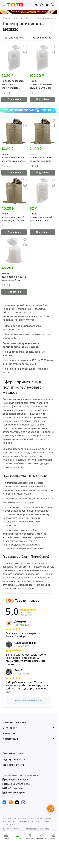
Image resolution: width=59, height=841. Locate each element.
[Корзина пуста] (52, 4)
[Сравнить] (25, 52)
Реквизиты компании (17, 779)
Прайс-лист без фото (17, 783)
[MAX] (23, 802)
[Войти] (47, 4)
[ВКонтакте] (4, 802)
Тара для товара (27, 601)
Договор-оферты (15, 792)
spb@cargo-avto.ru (13, 764)
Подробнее (14, 99)
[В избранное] (25, 47)
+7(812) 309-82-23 (13, 759)
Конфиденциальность (37, 828)
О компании (10, 727)
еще (19, 664)
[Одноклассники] (11, 802)
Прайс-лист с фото (16, 788)
